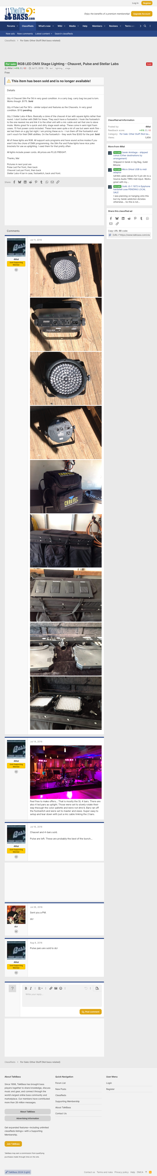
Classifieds (60, 1095)
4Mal (10, 68)
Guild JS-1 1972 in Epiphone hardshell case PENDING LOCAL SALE (131, 189)
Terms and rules (105, 1172)
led (51, 68)
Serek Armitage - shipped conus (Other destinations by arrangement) (130, 155)
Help (132, 1172)
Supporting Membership (67, 1101)
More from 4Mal (116, 146)
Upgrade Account (141, 14)
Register (110, 1089)
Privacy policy (122, 1172)
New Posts (60, 1089)
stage (68, 68)
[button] (17, 26)
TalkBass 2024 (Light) (19, 1172)
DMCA (140, 1172)
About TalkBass (63, 1107)
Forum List (60, 1083)
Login (109, 1083)
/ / (20, 68)
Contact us (61, 1113)
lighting (58, 68)
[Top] (146, 1172)
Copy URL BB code (117, 230)
